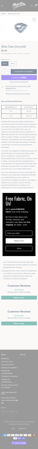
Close (19, 248)
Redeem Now (19, 241)
